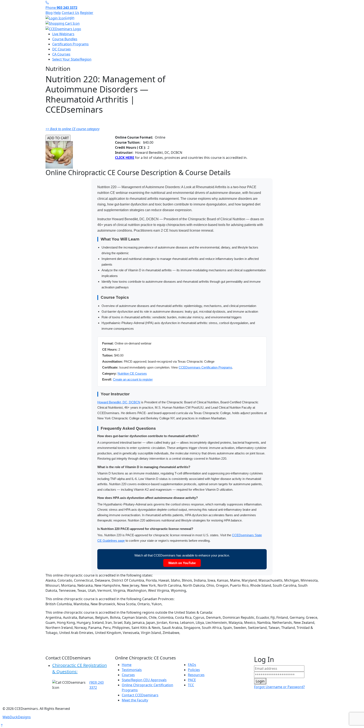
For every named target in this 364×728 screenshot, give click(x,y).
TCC (191, 685)
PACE (192, 680)
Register (86, 12)
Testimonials (132, 669)
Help (57, 12)
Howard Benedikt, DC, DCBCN (118, 402)
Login (70, 17)
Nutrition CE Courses (132, 373)
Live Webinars (63, 34)
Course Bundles (64, 39)
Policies (194, 669)
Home (126, 664)
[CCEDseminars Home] (63, 28)
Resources (196, 675)
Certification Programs (70, 44)
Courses (128, 675)
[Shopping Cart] (182, 23)
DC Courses (61, 49)
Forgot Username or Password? (279, 687)
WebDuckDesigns (17, 717)
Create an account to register (133, 379)
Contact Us (70, 12)
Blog (49, 12)
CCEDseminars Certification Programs (205, 367)
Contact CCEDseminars (140, 695)
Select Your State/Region (71, 59)
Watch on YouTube (182, 563)
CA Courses (61, 54)
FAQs (192, 664)
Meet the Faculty (135, 700)
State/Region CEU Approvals (144, 680)
